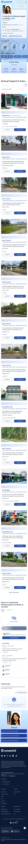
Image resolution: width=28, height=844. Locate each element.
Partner (2, 796)
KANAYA (3, 655)
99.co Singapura (17, 811)
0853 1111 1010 (12, 776)
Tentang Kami (3, 791)
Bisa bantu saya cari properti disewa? (10, 735)
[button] (16, 6)
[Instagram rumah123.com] (7, 756)
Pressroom (3, 801)
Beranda (2, 744)
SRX (14, 813)
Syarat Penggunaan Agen (6, 813)
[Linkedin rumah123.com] (13, 756)
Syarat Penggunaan (5, 811)
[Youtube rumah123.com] (10, 756)
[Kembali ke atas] (25, 828)
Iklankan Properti (17, 791)
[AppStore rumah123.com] (5, 831)
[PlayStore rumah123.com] (15, 831)
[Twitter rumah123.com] (4, 756)
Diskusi (3, 610)
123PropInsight (4, 803)
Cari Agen (7, 744)
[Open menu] (26, 2)
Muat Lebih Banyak (14, 592)
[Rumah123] (6, 2)
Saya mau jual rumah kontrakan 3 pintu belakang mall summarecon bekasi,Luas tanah (14, 659)
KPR (10, 662)
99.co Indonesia (17, 809)
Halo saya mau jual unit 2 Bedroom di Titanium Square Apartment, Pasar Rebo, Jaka (12, 649)
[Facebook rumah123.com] (2, 756)
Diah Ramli (4, 645)
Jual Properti (5, 652)
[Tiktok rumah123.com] (16, 756)
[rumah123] (14, 751)
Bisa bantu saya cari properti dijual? (10, 731)
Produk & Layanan (4, 794)
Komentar (9, 610)
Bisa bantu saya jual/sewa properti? (10, 740)
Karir (2, 798)
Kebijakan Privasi (4, 809)
